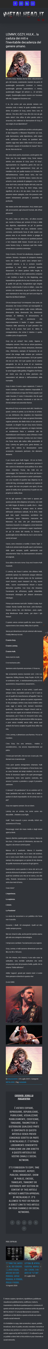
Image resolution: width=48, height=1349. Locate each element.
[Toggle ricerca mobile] (38, 20)
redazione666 (12, 1079)
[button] (7, 1266)
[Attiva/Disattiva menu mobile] (43, 20)
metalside (22, 1082)
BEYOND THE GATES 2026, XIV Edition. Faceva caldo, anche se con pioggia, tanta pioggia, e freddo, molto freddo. (14, 1273)
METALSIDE (10, 1082)
